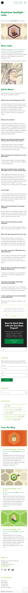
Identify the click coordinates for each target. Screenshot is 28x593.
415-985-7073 (4, 562)
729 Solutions (2, 2)
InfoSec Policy (4, 586)
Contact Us (17, 2)
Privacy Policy (4, 584)
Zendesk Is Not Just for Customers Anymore (15, 404)
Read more (12, 465)
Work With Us (4, 582)
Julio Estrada (6, 21)
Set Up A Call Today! (14, 341)
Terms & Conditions (6, 587)
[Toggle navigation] (25, 3)
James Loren (7, 451)
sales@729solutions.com (7, 564)
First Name (3, 365)
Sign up (7, 380)
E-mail (2, 372)
